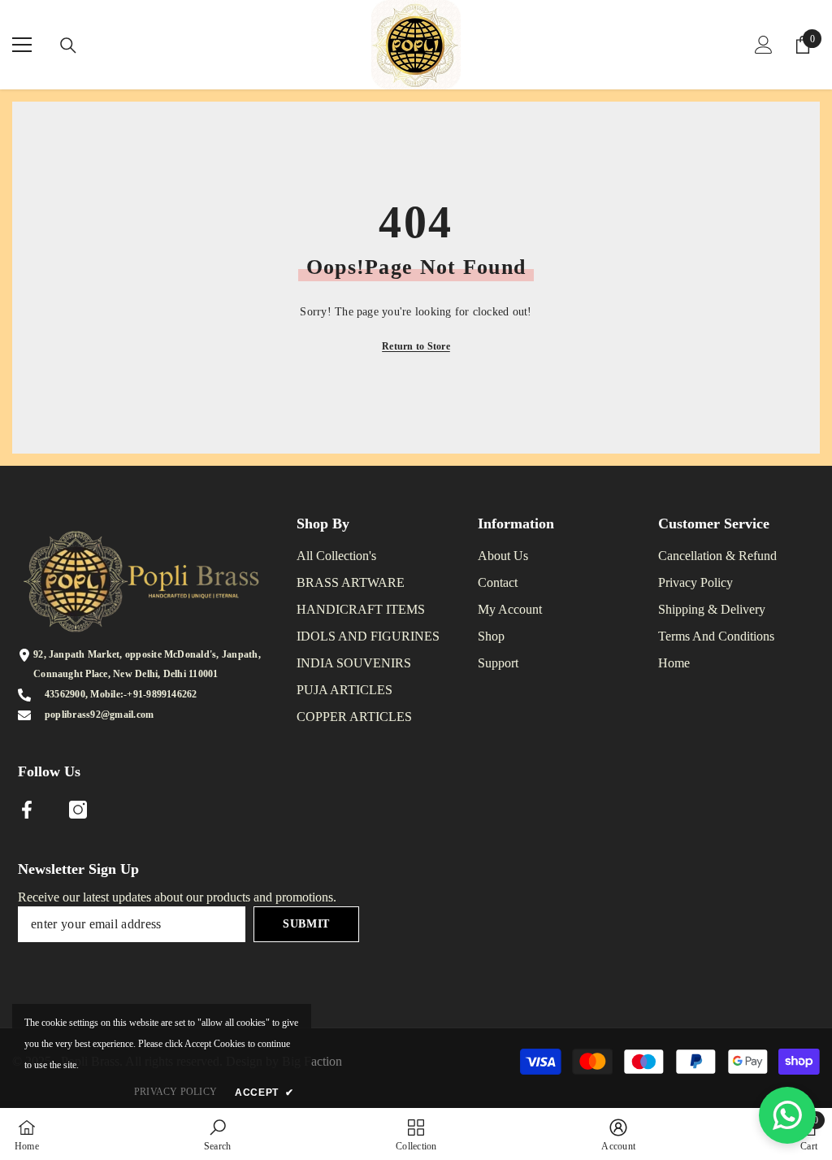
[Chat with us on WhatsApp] (787, 1115)
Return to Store (416, 346)
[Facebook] (26, 809)
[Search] (68, 45)
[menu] (22, 44)
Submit (306, 924)
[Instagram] (78, 809)
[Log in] (764, 45)
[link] (217, 1134)
